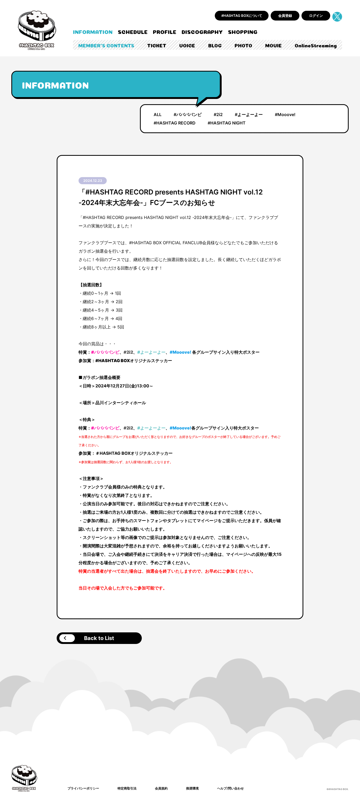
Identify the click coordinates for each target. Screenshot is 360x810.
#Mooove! (285, 114)
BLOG (215, 45)
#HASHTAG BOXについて (241, 15)
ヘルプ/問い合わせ (230, 788)
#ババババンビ (188, 114)
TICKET (156, 45)
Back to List (99, 638)
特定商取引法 (127, 788)
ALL (158, 114)
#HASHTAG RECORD (175, 123)
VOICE (187, 45)
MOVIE (273, 45)
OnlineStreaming (316, 45)
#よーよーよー (249, 114)
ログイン (316, 15)
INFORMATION (93, 31)
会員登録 (285, 15)
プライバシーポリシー (83, 788)
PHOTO (243, 45)
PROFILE (164, 31)
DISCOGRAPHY (202, 31)
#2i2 (218, 114)
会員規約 (161, 788)
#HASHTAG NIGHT (227, 123)
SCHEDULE (133, 31)
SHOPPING (242, 31)
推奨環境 (192, 788)
